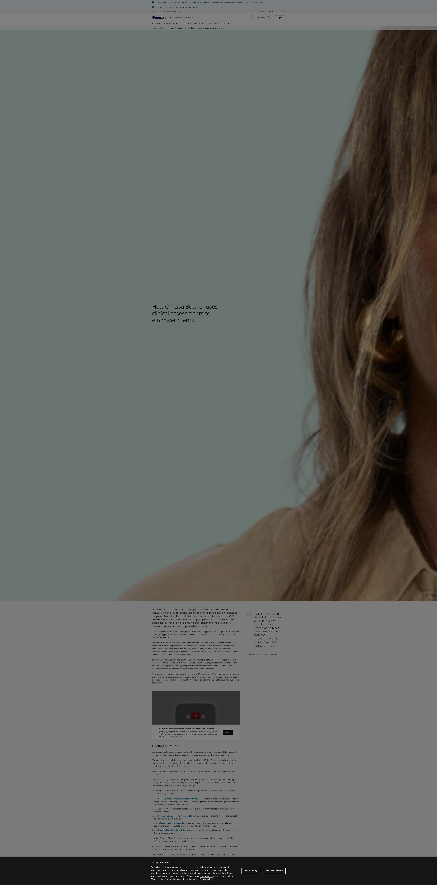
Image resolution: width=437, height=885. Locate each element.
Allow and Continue (274, 870)
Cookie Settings (251, 870)
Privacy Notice (206, 879)
